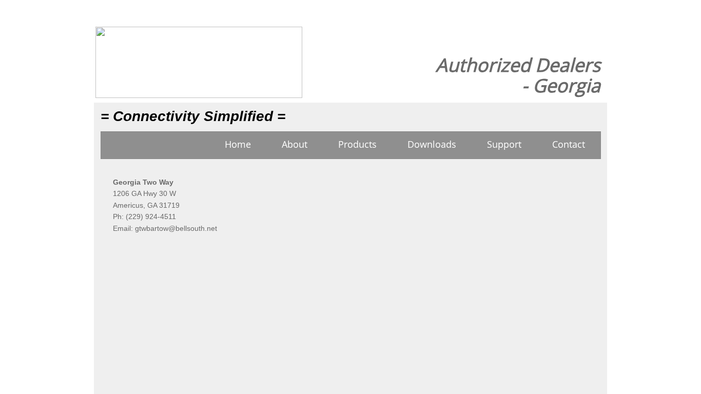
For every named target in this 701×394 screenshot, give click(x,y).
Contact (568, 144)
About (294, 144)
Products (357, 144)
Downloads (431, 144)
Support (504, 144)
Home (238, 144)
